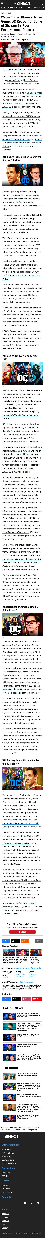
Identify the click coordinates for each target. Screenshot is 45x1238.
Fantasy (31, 976)
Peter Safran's (31, 80)
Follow (7, 999)
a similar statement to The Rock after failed (21, 880)
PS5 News (6, 1176)
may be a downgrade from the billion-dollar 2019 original (21, 454)
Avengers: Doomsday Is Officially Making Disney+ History (27, 1045)
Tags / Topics (7, 1192)
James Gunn (13, 80)
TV (17, 7)
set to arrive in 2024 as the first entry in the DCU (21, 685)
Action (31, 973)
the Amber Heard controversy (20, 468)
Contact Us (6, 1217)
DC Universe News (9, 1163)
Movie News (6, 1149)
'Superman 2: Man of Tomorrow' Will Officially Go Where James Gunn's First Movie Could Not (28, 1015)
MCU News (6, 1156)
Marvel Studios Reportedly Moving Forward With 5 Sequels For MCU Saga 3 (29, 1095)
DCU (9, 13)
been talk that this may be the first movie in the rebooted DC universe (21, 559)
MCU (3, 7)
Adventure (32, 974)
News (23, 7)
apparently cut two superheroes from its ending (20, 823)
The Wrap (31, 192)
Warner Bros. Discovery (18, 76)
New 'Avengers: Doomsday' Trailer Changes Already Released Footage (27, 1074)
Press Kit (5, 1221)
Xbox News (6, 1173)
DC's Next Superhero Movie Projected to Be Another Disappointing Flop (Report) (9, 961)
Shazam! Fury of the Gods (28, 968)
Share (7, 941)
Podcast (5, 1185)
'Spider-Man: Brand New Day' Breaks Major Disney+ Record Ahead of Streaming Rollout (28, 1117)
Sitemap (5, 1228)
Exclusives (6, 1189)
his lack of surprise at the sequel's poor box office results (22, 142)
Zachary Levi (20, 976)
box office (18, 199)
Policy (4, 1224)
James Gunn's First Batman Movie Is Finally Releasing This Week (28, 1035)
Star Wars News (8, 1160)
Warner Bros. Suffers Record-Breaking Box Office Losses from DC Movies (36, 961)
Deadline (6, 341)
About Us (5, 1214)
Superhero (32, 978)
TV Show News (8, 1153)
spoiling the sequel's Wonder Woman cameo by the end (20, 415)
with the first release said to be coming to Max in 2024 (21, 275)
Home (3, 13)
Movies (10, 7)
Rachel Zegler (20, 974)
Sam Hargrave (8, 40)
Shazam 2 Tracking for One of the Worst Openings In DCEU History (22, 960)
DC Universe (33, 7)
